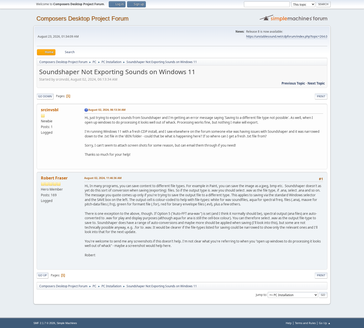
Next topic (316, 83)
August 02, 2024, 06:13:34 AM (107, 109)
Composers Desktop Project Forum (82, 18)
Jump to (261, 294)
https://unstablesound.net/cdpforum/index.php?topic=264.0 (286, 36)
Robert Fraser (54, 178)
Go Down (45, 96)
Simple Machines (67, 323)
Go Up (42, 275)
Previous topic (293, 83)
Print (321, 96)
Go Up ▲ (325, 323)
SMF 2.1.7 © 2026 (44, 323)
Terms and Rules (305, 323)
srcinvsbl (49, 109)
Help (289, 323)
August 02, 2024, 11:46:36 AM (103, 178)
